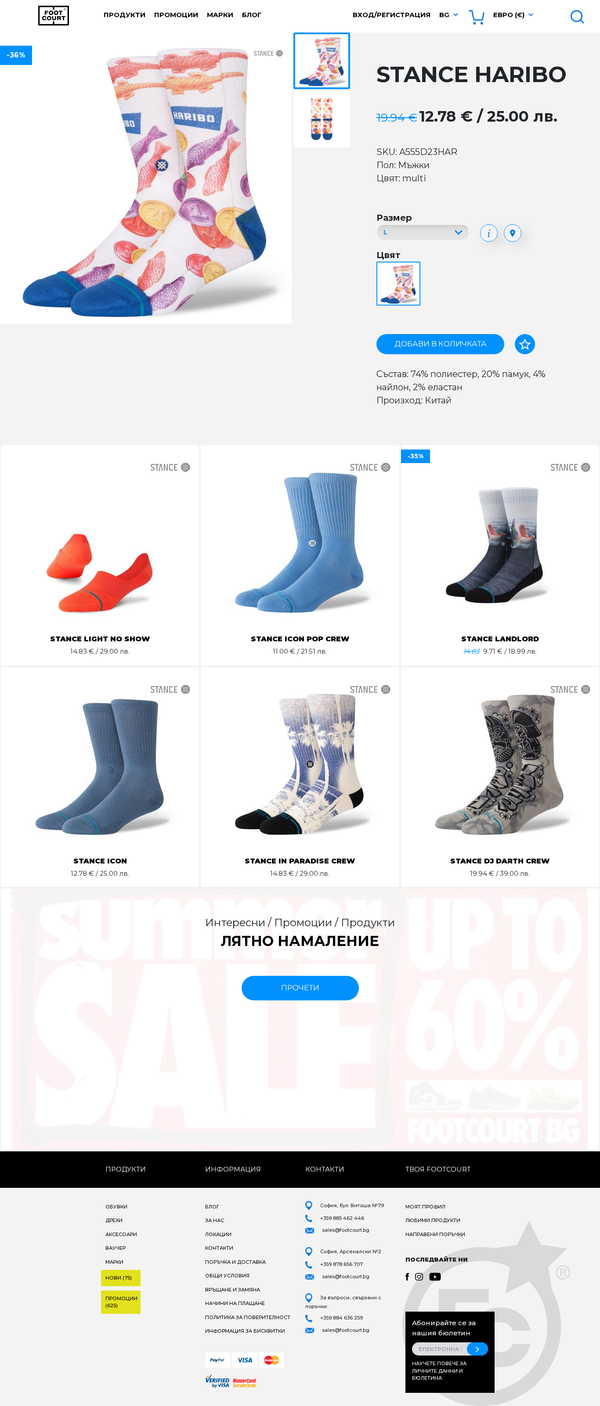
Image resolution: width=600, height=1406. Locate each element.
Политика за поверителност (247, 1317)
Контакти (219, 1248)
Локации (218, 1234)
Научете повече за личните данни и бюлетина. (439, 1370)
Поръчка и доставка (235, 1262)
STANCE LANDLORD (500, 639)
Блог (251, 15)
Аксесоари (121, 1234)
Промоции (176, 15)
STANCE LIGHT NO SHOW (100, 639)
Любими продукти (432, 1220)
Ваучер (115, 1248)
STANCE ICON (100, 861)
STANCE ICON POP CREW (300, 639)
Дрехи (114, 1220)
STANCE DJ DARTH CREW (499, 861)
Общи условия (227, 1276)
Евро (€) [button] (508, 15)
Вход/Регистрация (391, 15)
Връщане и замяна (232, 1290)
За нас (214, 1220)
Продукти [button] (124, 15)
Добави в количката (440, 343)
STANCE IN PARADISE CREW (300, 861)
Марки (220, 15)
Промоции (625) (121, 1302)
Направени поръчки (435, 1234)
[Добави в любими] (525, 344)
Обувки (116, 1207)
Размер (394, 217)
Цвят (388, 255)
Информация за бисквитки (245, 1331)
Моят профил (425, 1207)
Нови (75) (118, 1278)
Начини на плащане (235, 1303)
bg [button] (444, 15)
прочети (300, 987)
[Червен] (399, 284)
